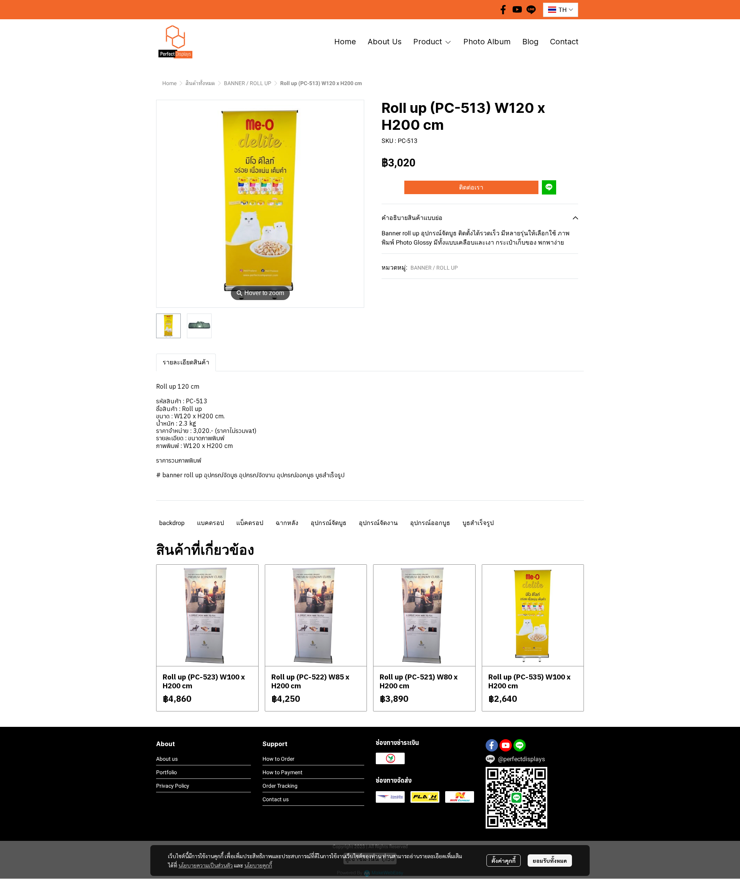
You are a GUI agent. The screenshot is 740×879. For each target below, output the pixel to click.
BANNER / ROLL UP (247, 83)
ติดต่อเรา (471, 187)
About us (167, 759)
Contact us (275, 799)
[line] (531, 9)
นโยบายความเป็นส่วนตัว (205, 865)
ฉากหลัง (287, 523)
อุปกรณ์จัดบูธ (328, 523)
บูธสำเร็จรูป (478, 523)
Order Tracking (280, 786)
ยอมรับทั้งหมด (550, 860)
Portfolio (166, 772)
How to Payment (282, 772)
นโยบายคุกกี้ (258, 865)
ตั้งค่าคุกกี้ (503, 860)
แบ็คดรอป (249, 523)
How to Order (278, 759)
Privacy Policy (172, 786)
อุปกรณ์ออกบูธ (430, 523)
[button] (560, 10)
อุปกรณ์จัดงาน (378, 523)
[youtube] (517, 9)
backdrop (172, 523)
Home (169, 83)
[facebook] (503, 9)
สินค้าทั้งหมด (200, 83)
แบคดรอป (210, 523)
